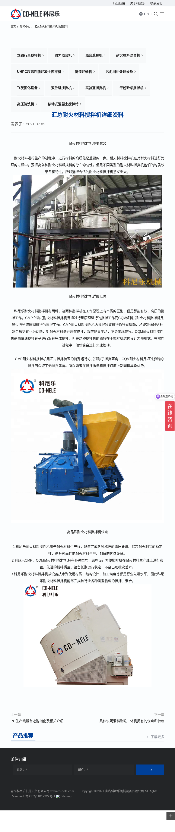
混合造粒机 (93, 55)
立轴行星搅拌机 (29, 55)
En (146, 14)
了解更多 (157, 737)
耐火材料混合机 (128, 55)
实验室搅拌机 (95, 88)
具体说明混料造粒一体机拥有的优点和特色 (131, 721)
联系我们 (156, 3)
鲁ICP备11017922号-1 (40, 796)
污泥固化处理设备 (119, 71)
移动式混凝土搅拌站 (63, 104)
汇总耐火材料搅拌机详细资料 (51, 26)
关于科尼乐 (137, 3)
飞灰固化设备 (27, 88)
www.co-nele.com (62, 791)
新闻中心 (25, 26)
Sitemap (65, 796)
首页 (13, 26)
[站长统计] (58, 796)
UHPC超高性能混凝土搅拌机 (39, 71)
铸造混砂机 (83, 71)
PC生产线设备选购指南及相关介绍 (37, 721)
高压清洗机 (25, 104)
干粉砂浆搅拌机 (131, 88)
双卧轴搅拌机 (61, 88)
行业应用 (119, 3)
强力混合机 (63, 55)
